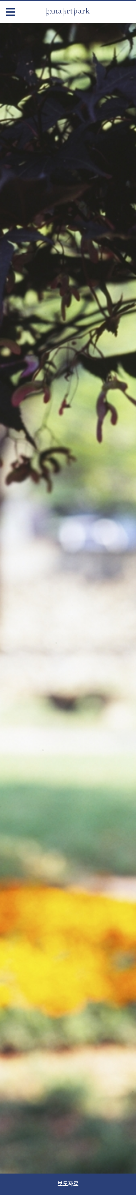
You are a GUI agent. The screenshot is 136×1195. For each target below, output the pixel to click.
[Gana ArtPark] (68, 12)
